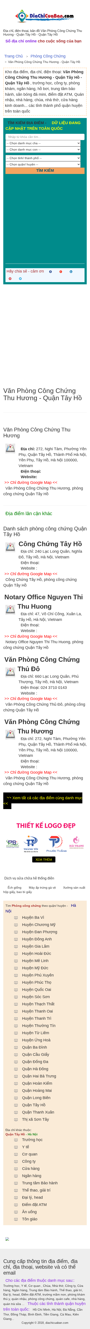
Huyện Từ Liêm (35, 1033)
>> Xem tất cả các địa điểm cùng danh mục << (42, 801)
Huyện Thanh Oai (37, 1011)
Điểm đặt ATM (34, 1204)
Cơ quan (29, 1154)
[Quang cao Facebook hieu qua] (45, 1239)
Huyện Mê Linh (35, 961)
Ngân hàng (31, 1176)
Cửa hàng (31, 1168)
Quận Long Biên (36, 1098)
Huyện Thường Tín (38, 1025)
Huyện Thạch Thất (38, 1004)
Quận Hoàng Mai (37, 1090)
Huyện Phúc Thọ (36, 982)
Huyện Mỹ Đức (35, 968)
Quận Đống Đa (35, 1062)
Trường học (32, 1140)
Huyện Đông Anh (37, 939)
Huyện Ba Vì (33, 917)
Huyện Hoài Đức (36, 953)
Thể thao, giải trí (36, 1190)
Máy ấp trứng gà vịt (43, 887)
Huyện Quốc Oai (36, 989)
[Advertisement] (45, 218)
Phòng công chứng (48, 56)
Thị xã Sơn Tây (35, 1119)
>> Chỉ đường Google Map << (30, 482)
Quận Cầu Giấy (35, 1054)
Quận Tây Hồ (33, 1105)
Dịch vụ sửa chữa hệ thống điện (29, 878)
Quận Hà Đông (35, 1069)
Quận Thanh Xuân (38, 1112)
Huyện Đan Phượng (39, 932)
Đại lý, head (32, 1197)
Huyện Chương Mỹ (38, 924)
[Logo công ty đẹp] (45, 841)
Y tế (25, 1147)
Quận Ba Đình (34, 1047)
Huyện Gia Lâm (35, 946)
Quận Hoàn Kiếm (37, 1083)
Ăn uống (29, 1212)
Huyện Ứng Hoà (36, 1040)
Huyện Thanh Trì (36, 1018)
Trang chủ (13, 56)
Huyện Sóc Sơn (36, 997)
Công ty (29, 1161)
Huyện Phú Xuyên (38, 975)
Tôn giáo (29, 1219)
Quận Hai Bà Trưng (39, 1076)
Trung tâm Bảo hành (40, 1183)
